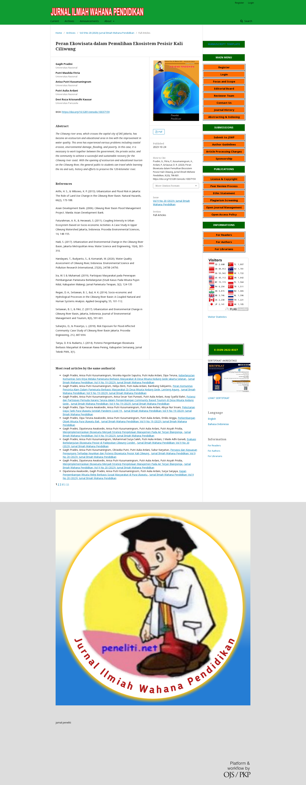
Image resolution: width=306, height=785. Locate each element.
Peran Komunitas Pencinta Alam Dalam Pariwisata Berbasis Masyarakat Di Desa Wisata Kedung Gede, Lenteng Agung (128, 387)
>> (67, 484)
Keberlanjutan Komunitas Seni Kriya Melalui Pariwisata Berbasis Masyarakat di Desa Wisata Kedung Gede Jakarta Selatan (129, 377)
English (212, 418)
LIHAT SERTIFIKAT (219, 398)
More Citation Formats (167, 185)
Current (54, 21)
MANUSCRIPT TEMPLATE (224, 44)
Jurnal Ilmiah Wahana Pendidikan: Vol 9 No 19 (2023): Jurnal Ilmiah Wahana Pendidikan (129, 380)
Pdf (160, 131)
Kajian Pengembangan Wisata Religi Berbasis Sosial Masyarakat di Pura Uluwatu (124, 472)
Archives (69, 21)
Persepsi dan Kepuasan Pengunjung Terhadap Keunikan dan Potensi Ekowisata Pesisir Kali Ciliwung (130, 451)
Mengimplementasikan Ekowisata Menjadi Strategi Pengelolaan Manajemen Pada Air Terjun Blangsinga (123, 432)
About (108, 21)
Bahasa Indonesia (218, 424)
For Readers (214, 445)
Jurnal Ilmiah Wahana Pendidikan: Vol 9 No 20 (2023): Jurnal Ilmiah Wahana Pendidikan (127, 465)
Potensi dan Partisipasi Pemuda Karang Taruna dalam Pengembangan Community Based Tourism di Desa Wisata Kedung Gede (129, 400)
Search (248, 21)
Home (59, 32)
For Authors (214, 450)
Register (239, 2)
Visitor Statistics (217, 316)
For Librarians (215, 456)
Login (251, 2)
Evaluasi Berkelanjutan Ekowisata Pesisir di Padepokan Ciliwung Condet (129, 440)
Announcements (89, 21)
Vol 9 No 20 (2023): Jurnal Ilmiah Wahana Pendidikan (107, 32)
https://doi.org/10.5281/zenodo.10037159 (86, 111)
